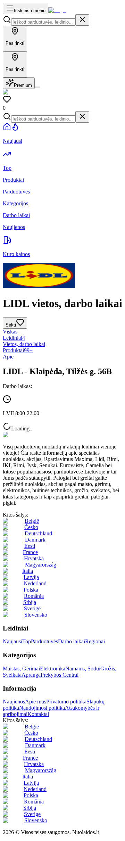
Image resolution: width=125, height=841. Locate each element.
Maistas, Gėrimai (21, 668)
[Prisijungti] (37, 87)
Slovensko (35, 615)
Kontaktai (38, 714)
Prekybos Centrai (59, 675)
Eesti (29, 546)
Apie (8, 357)
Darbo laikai (71, 641)
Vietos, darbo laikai (24, 344)
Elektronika (52, 668)
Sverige (32, 608)
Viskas (10, 332)
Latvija (31, 577)
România (34, 596)
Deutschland (38, 533)
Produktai (18, 350)
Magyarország (40, 565)
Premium (23, 85)
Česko (31, 527)
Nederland (35, 583)
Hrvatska (34, 558)
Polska (31, 590)
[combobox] (43, 22)
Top (26, 641)
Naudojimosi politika (42, 708)
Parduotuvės (44, 641)
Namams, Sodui (82, 668)
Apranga (31, 675)
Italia (27, 571)
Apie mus (35, 701)
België (32, 521)
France (30, 552)
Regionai (95, 641)
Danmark (35, 540)
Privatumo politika (66, 701)
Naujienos (14, 701)
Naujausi (12, 641)
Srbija (29, 602)
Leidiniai (14, 338)
